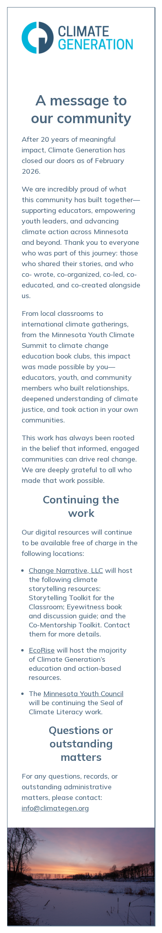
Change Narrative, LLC (66, 570)
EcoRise (42, 650)
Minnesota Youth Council (83, 693)
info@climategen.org (55, 808)
